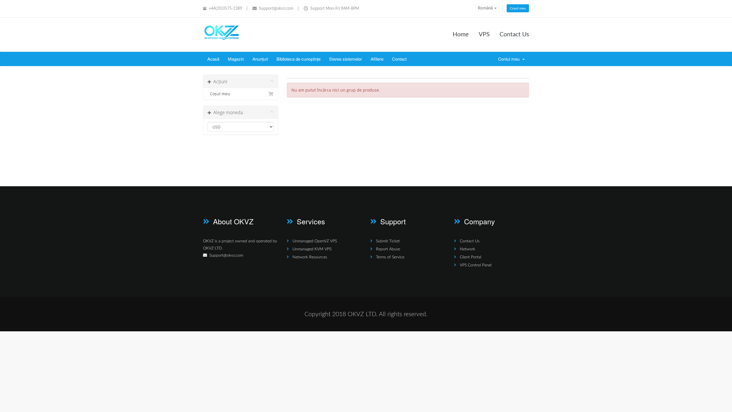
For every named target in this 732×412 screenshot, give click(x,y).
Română (486, 8)
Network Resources (310, 257)
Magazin (236, 59)
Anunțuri (260, 59)
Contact (399, 59)
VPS (484, 34)
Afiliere (377, 59)
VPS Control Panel (476, 265)
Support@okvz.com (276, 9)
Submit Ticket (388, 241)
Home (461, 34)
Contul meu (510, 59)
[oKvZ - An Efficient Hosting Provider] (221, 33)
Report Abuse (388, 249)
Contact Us (514, 34)
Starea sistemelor (345, 59)
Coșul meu (518, 8)
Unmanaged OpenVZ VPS (315, 241)
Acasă (213, 59)
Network (467, 249)
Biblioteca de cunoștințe (299, 59)
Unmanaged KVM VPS (312, 249)
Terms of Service (390, 257)
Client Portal (470, 257)
